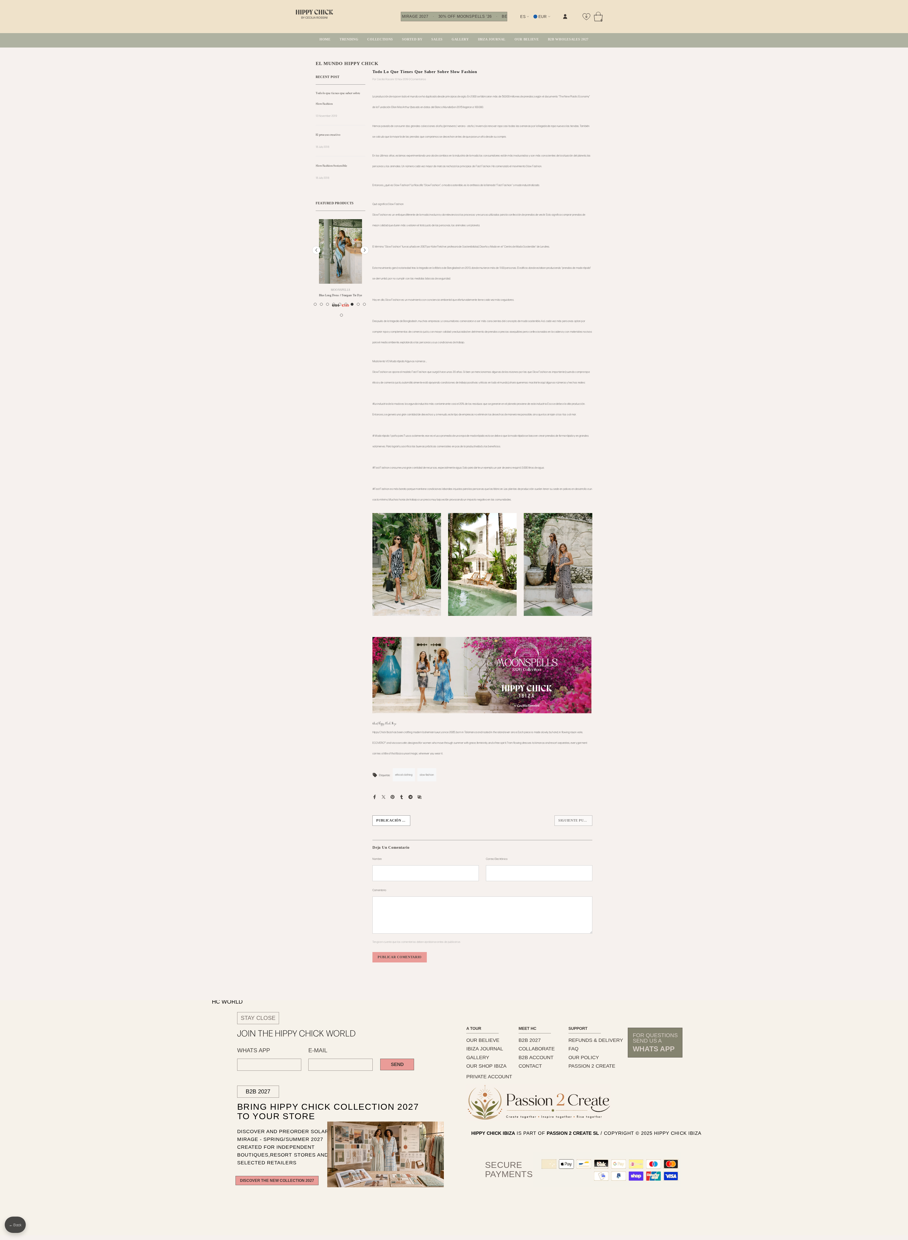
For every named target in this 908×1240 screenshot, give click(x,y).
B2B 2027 (258, 1091)
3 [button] (327, 312)
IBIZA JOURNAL (484, 1048)
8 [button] (358, 312)
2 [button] (321, 312)
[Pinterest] (392, 796)
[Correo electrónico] (419, 796)
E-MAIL (317, 1050)
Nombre (377, 858)
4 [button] (333, 312)
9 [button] (364, 312)
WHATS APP (253, 1050)
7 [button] (352, 312)
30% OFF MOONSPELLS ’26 (465, 16)
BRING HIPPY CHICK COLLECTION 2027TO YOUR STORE (317, 1111)
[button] (316, 254)
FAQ (573, 1048)
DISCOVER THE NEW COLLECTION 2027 (277, 1180)
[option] (340, 270)
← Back (15, 1225)
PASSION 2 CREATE (591, 1066)
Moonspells (340, 290)
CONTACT (530, 1066)
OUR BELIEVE (482, 1040)
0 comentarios (417, 79)
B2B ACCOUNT (536, 1057)
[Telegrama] (410, 796)
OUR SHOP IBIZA (486, 1066)
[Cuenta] (565, 16)
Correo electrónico (496, 858)
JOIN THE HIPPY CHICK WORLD (296, 1033)
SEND (397, 1064)
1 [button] (315, 312)
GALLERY (477, 1057)
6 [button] (346, 312)
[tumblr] (401, 796)
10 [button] (341, 323)
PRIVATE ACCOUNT (489, 1076)
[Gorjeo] (383, 796)
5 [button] (339, 312)
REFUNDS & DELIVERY (595, 1040)
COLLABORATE (537, 1048)
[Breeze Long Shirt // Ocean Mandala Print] (340, 251)
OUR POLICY (583, 1057)
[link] (517, 20)
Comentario (379, 890)
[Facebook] (374, 796)
